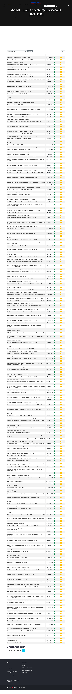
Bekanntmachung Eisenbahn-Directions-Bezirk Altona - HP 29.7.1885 (21, 102)
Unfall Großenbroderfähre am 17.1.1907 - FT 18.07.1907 (18, 633)
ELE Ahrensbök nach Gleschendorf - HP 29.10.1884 (17, 93)
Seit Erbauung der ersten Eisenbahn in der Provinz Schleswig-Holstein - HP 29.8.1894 (24, 315)
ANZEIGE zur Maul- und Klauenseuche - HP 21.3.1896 (17, 371)
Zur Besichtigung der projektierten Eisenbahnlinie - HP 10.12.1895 (20, 356)
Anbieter (23, 665)
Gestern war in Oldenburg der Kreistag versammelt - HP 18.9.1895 (20, 348)
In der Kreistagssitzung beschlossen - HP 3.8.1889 (17, 167)
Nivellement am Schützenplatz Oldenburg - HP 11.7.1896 (18, 384)
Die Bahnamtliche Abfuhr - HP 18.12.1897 (15, 487)
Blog (4, 6)
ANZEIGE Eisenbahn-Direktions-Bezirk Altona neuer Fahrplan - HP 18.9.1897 (22, 458)
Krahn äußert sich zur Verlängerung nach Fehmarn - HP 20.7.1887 (20, 131)
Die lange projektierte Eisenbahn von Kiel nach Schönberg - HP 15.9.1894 (21, 322)
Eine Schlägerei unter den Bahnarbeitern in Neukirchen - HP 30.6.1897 (21, 427)
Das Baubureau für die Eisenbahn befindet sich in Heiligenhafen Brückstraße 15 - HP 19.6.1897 (26, 420)
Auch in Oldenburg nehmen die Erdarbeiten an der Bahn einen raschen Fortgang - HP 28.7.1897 (26, 438)
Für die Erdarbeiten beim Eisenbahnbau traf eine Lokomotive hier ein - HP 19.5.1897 (24, 409)
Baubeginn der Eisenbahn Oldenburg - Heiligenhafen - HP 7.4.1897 (20, 399)
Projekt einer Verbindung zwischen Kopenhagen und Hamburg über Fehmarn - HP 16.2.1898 (25, 518)
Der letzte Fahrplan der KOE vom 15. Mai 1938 (16, 635)
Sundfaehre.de (22, 687)
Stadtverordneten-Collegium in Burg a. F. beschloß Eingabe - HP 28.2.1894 (22, 292)
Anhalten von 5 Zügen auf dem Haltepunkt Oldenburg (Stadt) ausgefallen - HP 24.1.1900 (24, 581)
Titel (8, 54)
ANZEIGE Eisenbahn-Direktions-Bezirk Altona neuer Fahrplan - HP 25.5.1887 (22, 124)
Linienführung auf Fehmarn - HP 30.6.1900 (15, 602)
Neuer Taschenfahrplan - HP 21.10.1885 (15, 104)
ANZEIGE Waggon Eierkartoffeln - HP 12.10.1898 (17, 557)
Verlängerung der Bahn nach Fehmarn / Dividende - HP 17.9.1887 (20, 138)
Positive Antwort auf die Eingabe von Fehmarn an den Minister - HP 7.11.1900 (22, 618)
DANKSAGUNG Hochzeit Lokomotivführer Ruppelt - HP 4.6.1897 (19, 415)
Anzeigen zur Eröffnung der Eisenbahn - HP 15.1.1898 (18, 506)
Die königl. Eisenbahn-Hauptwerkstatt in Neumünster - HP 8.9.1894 (20, 318)
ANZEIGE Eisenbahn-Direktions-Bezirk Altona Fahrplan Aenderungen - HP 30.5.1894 (23, 309)
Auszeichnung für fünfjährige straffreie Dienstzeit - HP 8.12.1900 (20, 630)
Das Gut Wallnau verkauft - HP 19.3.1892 (15, 254)
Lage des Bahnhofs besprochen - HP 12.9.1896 (16, 392)
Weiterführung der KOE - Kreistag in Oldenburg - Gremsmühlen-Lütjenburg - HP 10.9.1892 (25, 269)
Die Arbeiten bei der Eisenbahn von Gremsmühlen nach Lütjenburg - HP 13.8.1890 (23, 210)
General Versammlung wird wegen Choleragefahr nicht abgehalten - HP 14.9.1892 (23, 271)
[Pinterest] (64, 4)
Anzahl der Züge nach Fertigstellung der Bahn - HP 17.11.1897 (19, 475)
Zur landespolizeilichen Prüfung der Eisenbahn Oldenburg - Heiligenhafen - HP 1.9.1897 (24, 450)
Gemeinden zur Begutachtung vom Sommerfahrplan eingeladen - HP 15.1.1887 (23, 114)
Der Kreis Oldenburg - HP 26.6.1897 (14, 425)
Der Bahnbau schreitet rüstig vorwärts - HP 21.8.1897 (18, 448)
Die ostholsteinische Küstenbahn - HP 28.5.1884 (16, 69)
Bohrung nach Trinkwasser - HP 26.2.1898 (15, 523)
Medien (31, 4)
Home (4, 4)
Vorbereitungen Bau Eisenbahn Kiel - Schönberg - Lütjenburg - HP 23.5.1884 (22, 67)
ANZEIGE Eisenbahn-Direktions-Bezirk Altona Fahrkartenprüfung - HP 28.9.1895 (23, 351)
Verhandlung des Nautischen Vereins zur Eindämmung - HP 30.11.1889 (21, 184)
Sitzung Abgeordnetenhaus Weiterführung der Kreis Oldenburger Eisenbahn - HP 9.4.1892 (25, 259)
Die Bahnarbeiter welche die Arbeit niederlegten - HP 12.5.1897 (19, 407)
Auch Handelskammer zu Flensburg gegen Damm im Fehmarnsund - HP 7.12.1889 (23, 187)
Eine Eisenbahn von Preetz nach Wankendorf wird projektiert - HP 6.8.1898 (22, 540)
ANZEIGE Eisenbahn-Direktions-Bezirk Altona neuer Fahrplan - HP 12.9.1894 (22, 320)
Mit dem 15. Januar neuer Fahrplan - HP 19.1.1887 (17, 116)
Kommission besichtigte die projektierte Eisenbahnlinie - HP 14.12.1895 (21, 358)
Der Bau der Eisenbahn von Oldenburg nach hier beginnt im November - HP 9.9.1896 (23, 390)
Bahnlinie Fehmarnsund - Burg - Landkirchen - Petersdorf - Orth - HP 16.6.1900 (22, 600)
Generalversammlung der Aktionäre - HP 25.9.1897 (17, 460)
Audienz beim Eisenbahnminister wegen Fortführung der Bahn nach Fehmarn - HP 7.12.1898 (25, 560)
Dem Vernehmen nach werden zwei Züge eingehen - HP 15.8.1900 (20, 605)
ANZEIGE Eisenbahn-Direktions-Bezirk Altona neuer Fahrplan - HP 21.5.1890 (22, 201)
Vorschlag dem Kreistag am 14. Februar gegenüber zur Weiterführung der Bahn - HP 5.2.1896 (25, 367)
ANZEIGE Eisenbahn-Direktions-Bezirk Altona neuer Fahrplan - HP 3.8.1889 (22, 165)
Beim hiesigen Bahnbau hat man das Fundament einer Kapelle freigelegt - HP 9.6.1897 (24, 418)
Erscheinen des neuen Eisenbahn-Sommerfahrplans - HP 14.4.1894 (20, 303)
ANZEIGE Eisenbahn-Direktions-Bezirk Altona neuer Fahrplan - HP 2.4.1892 (22, 256)
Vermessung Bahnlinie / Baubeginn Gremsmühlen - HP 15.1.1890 (20, 192)
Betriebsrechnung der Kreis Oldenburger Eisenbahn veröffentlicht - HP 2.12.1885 (23, 109)
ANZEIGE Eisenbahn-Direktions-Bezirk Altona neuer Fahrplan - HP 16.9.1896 (22, 395)
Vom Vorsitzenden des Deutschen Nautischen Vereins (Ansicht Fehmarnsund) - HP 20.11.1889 (26, 182)
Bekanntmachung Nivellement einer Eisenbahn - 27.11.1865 (19, 57)
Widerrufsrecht (24, 672)
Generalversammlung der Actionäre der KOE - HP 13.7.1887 (19, 128)
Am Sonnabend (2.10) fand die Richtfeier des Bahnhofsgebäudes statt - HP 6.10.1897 (24, 466)
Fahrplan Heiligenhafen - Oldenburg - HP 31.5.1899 (17, 579)
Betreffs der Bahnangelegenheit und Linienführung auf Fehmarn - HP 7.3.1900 (22, 586)
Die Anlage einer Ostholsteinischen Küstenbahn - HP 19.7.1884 (19, 74)
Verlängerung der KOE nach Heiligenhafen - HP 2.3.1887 (18, 119)
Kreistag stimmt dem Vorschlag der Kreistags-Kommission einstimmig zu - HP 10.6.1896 (25, 381)
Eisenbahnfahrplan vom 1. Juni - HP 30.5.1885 (16, 99)
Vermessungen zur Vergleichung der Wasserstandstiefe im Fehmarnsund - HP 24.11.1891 (25, 251)
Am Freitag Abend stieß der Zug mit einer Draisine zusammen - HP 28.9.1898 (22, 549)
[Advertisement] (36, 33)
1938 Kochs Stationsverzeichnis (13, 637)
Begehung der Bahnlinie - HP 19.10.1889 (15, 180)
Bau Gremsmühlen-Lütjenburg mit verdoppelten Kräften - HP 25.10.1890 (21, 217)
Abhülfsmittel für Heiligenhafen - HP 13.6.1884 (16, 71)
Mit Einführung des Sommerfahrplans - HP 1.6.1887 (17, 126)
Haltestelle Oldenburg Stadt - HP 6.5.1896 (15, 379)
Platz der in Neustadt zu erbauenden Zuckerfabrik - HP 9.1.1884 (20, 59)
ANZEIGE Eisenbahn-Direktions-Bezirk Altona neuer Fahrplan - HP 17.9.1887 (22, 136)
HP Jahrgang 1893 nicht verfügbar (14, 287)
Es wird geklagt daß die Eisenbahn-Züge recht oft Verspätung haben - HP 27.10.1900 (24, 613)
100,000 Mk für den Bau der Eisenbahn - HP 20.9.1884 (17, 88)
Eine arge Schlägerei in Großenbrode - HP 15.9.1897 (17, 455)
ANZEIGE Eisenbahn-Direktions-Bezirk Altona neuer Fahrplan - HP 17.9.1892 (22, 274)
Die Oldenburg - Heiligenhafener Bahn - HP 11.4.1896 (17, 374)
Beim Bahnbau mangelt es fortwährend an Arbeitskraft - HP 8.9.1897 (21, 453)
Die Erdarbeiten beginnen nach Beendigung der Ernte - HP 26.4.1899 (20, 574)
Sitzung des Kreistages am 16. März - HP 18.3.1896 (17, 369)
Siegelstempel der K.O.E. (12, 640)
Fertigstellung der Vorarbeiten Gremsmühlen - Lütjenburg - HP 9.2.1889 (21, 156)
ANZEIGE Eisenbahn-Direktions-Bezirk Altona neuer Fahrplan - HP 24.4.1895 (22, 342)
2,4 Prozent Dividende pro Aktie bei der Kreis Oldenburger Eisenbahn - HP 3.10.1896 (24, 397)
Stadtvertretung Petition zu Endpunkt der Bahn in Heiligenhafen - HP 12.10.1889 (23, 177)
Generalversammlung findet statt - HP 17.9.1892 (16, 276)
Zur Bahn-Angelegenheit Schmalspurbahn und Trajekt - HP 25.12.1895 (21, 360)
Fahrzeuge (26, 4)
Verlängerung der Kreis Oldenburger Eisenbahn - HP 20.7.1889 (19, 133)
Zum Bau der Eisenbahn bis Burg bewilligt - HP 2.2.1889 (18, 154)
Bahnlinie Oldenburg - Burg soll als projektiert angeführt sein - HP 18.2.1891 (22, 233)
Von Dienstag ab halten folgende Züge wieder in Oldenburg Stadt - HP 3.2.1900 (23, 584)
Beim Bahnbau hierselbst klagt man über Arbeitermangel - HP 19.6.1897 (21, 423)
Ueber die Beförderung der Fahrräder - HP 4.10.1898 (17, 551)
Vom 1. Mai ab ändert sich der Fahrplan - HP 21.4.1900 (18, 591)
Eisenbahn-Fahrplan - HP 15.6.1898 (14, 538)
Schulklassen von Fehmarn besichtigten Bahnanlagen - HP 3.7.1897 (20, 432)
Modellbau (37, 4)
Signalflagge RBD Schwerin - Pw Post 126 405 (16, 642)
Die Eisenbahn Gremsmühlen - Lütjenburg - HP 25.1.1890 (18, 194)
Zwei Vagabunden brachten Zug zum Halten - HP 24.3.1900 (19, 589)
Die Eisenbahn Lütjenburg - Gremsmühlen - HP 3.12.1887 (18, 149)
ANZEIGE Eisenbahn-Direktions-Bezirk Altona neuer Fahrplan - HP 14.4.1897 (22, 402)
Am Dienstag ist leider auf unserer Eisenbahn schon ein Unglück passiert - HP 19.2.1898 (24, 520)
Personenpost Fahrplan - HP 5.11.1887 (15, 144)
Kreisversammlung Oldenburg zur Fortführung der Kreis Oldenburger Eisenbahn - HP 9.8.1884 (26, 79)
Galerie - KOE (14, 650)
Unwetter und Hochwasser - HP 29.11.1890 (15, 228)
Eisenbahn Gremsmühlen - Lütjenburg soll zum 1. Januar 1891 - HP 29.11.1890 (22, 226)
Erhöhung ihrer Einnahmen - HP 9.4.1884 (15, 62)
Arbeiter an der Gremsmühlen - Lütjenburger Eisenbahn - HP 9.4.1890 (21, 199)
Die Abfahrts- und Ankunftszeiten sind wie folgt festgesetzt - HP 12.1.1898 (22, 503)
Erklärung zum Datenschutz (27, 670)
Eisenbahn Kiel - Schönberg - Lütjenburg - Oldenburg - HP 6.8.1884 (20, 76)
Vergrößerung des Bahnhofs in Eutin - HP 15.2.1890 (17, 196)
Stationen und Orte (17, 4)
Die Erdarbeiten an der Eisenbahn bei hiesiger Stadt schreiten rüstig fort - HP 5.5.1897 (24, 404)
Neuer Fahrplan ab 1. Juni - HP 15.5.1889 (15, 163)
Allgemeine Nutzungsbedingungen (28, 667)
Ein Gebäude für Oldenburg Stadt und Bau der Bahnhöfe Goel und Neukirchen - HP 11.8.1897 (25, 443)
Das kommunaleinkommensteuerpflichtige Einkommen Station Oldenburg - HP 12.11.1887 (25, 147)
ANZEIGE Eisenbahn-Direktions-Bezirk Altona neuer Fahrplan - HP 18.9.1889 (22, 175)
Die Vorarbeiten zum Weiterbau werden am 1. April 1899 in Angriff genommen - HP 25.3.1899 (25, 572)
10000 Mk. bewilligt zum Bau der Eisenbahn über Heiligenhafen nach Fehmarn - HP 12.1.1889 (25, 152)
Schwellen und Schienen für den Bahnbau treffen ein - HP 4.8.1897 (20, 441)
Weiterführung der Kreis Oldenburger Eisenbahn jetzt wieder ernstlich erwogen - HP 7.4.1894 (26, 300)
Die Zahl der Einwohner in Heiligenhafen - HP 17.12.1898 (18, 564)
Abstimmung (56, 54)
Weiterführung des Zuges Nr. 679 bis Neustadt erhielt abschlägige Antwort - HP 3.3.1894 (25, 298)
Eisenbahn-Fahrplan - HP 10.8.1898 (14, 542)
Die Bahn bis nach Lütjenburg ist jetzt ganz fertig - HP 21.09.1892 (20, 278)
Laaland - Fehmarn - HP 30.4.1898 (14, 531)
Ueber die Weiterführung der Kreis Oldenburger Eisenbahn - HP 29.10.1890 (22, 220)
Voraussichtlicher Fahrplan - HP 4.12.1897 (15, 481)
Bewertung (62, 54)
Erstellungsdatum (49, 54)
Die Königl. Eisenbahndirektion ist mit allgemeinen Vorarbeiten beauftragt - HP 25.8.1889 (25, 172)
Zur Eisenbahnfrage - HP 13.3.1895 (14, 340)
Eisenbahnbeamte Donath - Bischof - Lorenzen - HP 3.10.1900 (19, 611)
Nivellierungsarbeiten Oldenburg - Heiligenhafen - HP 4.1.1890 (19, 189)
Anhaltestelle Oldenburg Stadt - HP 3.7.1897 (16, 430)
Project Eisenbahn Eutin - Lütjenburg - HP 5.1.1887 (17, 111)
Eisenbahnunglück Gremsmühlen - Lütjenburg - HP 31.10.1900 (19, 616)
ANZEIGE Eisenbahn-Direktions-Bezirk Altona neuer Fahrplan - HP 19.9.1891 (22, 249)
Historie (9, 4)
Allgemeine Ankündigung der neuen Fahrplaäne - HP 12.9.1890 (19, 215)
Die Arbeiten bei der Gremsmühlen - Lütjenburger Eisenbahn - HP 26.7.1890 (22, 207)
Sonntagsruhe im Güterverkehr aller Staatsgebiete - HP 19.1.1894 (20, 289)
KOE (8, 47)
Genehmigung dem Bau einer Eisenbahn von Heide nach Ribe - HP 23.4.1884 (22, 64)
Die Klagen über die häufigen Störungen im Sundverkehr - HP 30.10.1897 (21, 472)
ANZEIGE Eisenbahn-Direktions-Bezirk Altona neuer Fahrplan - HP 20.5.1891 (22, 239)
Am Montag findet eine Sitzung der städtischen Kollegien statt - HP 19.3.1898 (22, 525)
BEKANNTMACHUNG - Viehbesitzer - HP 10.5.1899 (17, 577)
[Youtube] (64, 687)
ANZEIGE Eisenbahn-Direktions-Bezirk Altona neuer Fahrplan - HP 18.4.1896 (22, 376)
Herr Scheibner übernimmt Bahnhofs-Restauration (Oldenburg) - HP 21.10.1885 (23, 107)
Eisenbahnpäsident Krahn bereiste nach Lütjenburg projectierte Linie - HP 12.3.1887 (24, 121)
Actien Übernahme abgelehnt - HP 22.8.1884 (16, 84)
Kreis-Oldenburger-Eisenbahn (16, 47)
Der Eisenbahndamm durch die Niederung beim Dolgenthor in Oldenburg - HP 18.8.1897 (24, 446)
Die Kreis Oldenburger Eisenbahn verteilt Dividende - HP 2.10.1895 (20, 353)
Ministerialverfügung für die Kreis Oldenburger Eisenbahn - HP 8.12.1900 (21, 628)
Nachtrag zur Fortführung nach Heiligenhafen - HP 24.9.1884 (19, 91)
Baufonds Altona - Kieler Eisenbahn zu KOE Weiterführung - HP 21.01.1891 (22, 231)
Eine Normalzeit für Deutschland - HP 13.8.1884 (16, 81)
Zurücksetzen (29, 51)
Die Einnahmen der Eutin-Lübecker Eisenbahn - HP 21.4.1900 (19, 593)
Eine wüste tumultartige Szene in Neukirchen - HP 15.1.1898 (19, 508)
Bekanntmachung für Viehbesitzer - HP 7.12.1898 (17, 562)
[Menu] (68, 6)
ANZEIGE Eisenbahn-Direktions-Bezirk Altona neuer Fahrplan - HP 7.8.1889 (22, 170)
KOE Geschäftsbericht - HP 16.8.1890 (14, 212)
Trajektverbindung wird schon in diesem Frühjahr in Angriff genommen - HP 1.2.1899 (24, 569)
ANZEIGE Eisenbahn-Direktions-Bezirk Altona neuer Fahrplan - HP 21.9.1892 (22, 281)
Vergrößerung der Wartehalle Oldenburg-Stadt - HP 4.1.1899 (19, 567)
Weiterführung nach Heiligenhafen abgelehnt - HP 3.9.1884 (19, 86)
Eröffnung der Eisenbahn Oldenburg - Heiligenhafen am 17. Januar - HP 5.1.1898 (23, 497)
